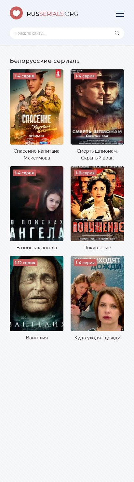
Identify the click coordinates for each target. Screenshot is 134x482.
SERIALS (52, 14)
